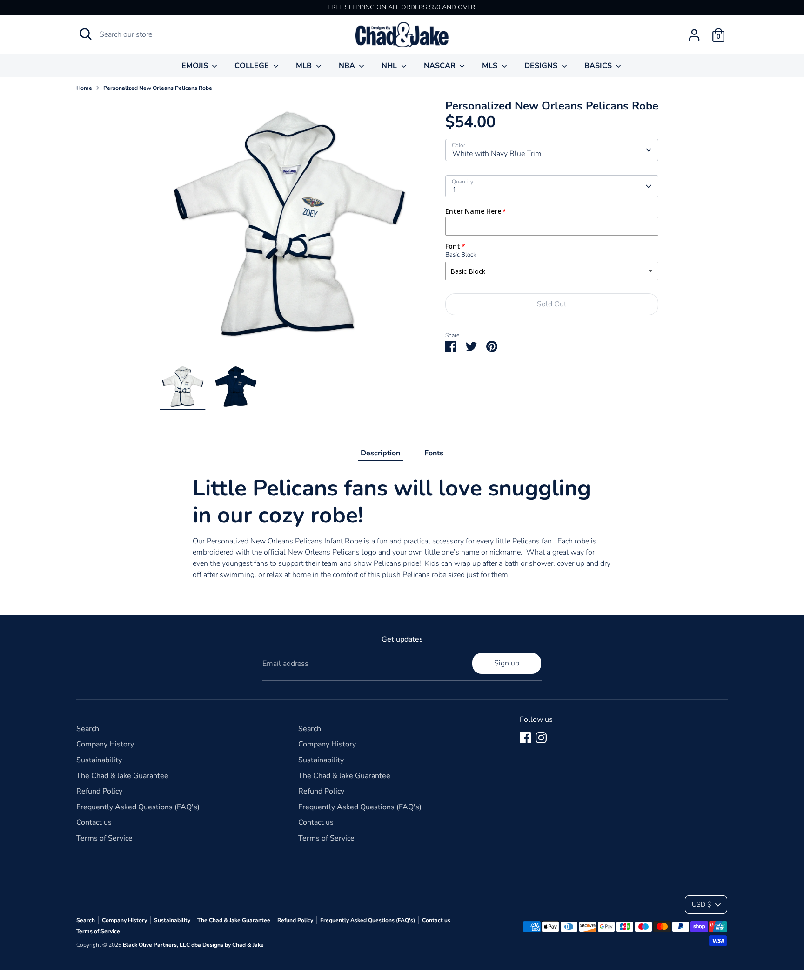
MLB (305, 66)
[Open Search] (85, 34)
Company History (105, 744)
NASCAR (440, 66)
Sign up (506, 663)
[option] (288, 231)
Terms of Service (104, 838)
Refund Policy (99, 791)
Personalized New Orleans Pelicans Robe (157, 88)
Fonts (433, 453)
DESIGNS (541, 66)
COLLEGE (252, 66)
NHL (390, 66)
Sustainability (99, 760)
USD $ (701, 904)
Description (380, 453)
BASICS (599, 66)
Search (87, 729)
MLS (490, 66)
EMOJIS (195, 66)
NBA (348, 66)
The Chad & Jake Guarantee (122, 776)
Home (84, 88)
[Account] (694, 35)
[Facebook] (525, 737)
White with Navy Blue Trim (497, 154)
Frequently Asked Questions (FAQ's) (138, 807)
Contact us (94, 822)
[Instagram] (541, 737)
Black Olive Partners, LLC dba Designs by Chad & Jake (193, 945)
